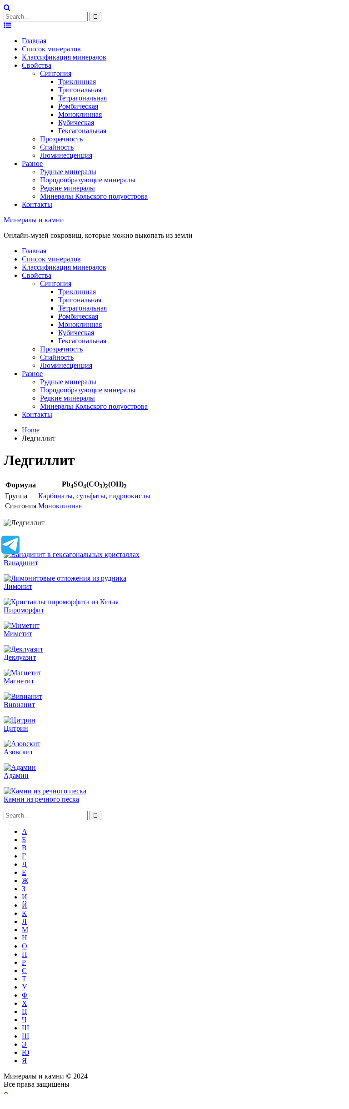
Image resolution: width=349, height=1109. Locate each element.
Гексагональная (82, 131)
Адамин (16, 775)
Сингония (55, 73)
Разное (32, 163)
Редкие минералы (67, 188)
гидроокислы (129, 496)
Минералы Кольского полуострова (94, 196)
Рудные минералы (68, 172)
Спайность (57, 147)
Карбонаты (55, 496)
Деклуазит (20, 657)
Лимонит (18, 586)
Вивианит (19, 704)
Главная (34, 41)
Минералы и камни (34, 220)
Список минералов (51, 49)
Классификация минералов (64, 57)
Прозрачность (61, 139)
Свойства (36, 65)
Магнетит (19, 681)
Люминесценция (66, 155)
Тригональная (79, 90)
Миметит (18, 633)
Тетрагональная (82, 98)
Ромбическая (78, 106)
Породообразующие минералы (87, 180)
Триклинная (77, 81)
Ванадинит (21, 563)
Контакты (37, 204)
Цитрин (16, 728)
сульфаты (90, 496)
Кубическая (76, 122)
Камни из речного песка (41, 799)
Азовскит (18, 752)
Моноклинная (80, 114)
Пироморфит (24, 610)
